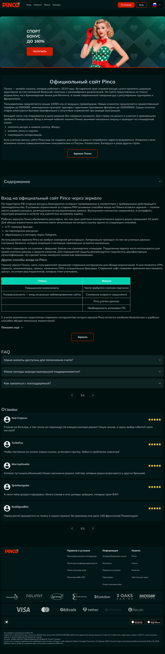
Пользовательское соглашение (82, 556)
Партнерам (107, 577)
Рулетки (136, 570)
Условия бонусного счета (114, 556)
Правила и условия (78, 550)
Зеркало (82, 336)
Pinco (134, 556)
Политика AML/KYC (76, 577)
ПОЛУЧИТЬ (40, 51)
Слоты (135, 563)
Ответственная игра (76, 570)
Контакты (107, 563)
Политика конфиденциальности (82, 563)
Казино (136, 550)
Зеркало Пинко (83, 153)
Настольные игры (140, 577)
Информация (110, 550)
